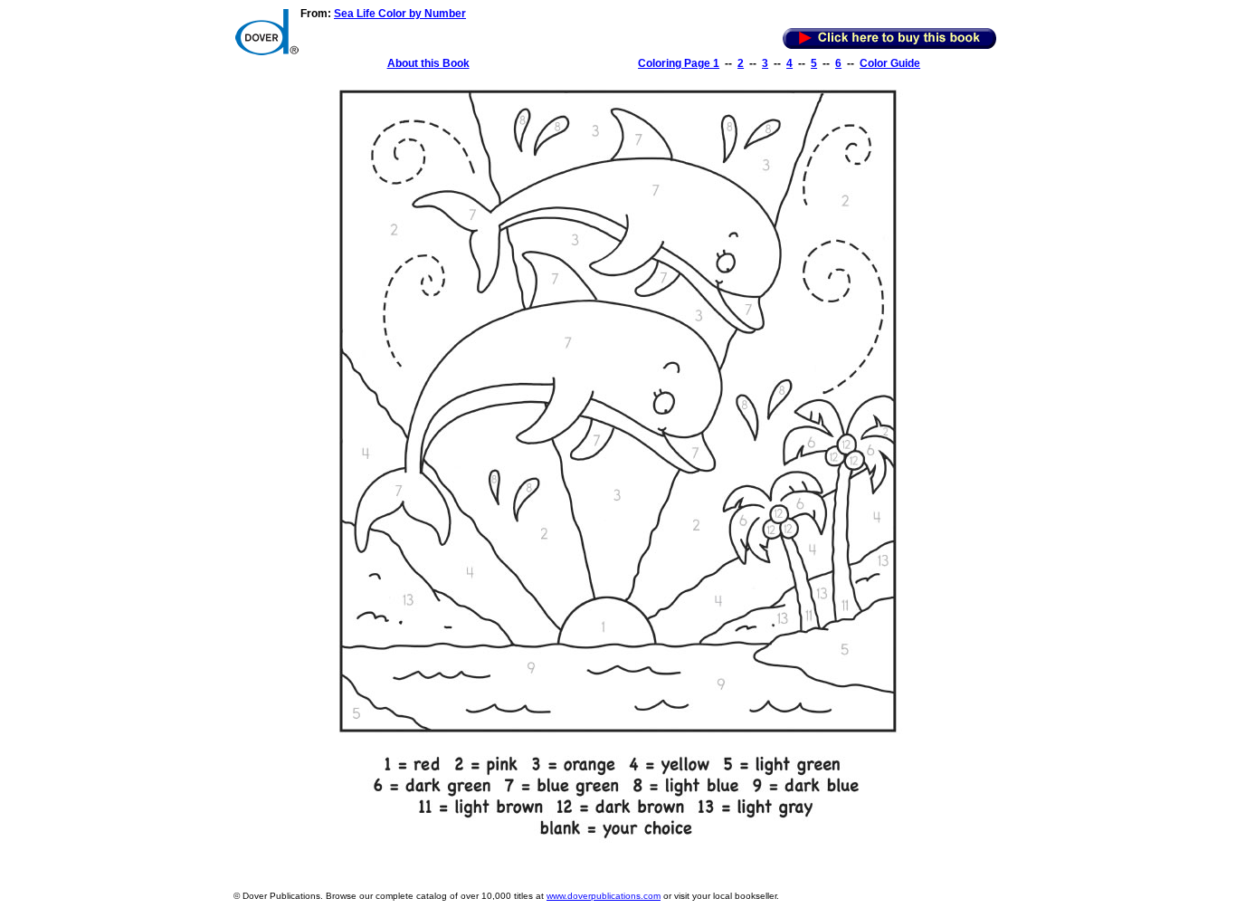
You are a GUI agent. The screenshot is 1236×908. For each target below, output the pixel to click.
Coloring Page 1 (678, 63)
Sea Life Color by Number (400, 13)
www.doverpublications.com (604, 896)
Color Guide (890, 63)
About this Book (428, 63)
